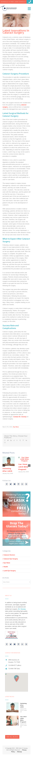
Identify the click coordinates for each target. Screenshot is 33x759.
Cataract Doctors (9, 555)
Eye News (16, 427)
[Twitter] (10, 484)
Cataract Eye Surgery (11, 559)
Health (6, 567)
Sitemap (19, 751)
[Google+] (22, 484)
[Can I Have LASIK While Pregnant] (12, 721)
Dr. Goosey (22, 609)
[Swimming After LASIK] (12, 707)
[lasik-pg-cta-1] (16, 492)
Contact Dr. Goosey (19, 417)
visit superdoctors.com (11, 637)
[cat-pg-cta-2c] (16, 521)
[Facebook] (6, 484)
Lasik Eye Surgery (10, 570)
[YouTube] (14, 484)
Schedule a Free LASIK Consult (13, 2)
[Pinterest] (18, 484)
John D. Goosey (11, 632)
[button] (16, 678)
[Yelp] (26, 484)
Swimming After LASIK (23, 705)
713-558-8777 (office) (14, 665)
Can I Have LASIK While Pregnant (23, 466)
